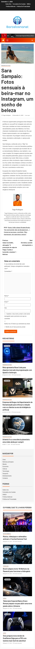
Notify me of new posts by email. (15, 327)
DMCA (28, 4)
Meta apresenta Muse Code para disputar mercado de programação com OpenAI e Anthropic (17, 370)
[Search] (32, 40)
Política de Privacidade (23, 6)
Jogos (4, 633)
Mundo (5, 464)
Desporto (5, 473)
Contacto (5, 478)
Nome (6, 296)
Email (6, 302)
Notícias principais (8, 462)
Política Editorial (10, 6)
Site (5, 308)
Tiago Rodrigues (7, 115)
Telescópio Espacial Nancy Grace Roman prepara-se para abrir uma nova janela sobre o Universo (17, 603)
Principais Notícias (5, 65)
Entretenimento (7, 476)
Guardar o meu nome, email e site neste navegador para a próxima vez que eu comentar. (17, 316)
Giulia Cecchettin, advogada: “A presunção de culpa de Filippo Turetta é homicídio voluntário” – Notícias (10, 247)
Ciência (5, 469)
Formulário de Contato (19, 4)
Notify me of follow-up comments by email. (17, 324)
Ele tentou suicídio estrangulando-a (26, 243)
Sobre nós (8, 4)
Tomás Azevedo (17, 375)
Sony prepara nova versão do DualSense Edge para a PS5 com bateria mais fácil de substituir (15, 638)
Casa (4, 459)
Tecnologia (6, 471)
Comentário (8, 271)
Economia (5, 466)
